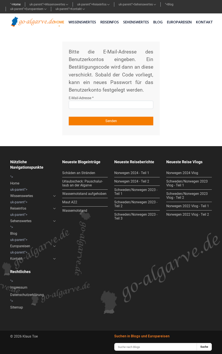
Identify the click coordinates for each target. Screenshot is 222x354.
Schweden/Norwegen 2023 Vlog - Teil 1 (187, 183)
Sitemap (16, 307)
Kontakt (76, 9)
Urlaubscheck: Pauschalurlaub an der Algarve (82, 183)
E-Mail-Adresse (81, 98)
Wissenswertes (55, 4)
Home (17, 4)
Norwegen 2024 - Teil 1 (131, 173)
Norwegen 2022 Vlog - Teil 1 (187, 206)
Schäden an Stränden (78, 173)
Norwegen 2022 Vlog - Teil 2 (187, 214)
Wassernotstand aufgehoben (84, 194)
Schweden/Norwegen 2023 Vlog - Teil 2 (187, 196)
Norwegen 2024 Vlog (182, 173)
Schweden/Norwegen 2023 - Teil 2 (135, 204)
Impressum (18, 287)
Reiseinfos (100, 4)
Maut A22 (69, 202)
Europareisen (35, 9)
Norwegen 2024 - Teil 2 (131, 181)
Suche (204, 346)
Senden (111, 121)
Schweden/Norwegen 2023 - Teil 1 (135, 192)
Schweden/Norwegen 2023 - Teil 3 (135, 216)
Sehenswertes (143, 4)
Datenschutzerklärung (27, 295)
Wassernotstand (74, 211)
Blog (170, 4)
